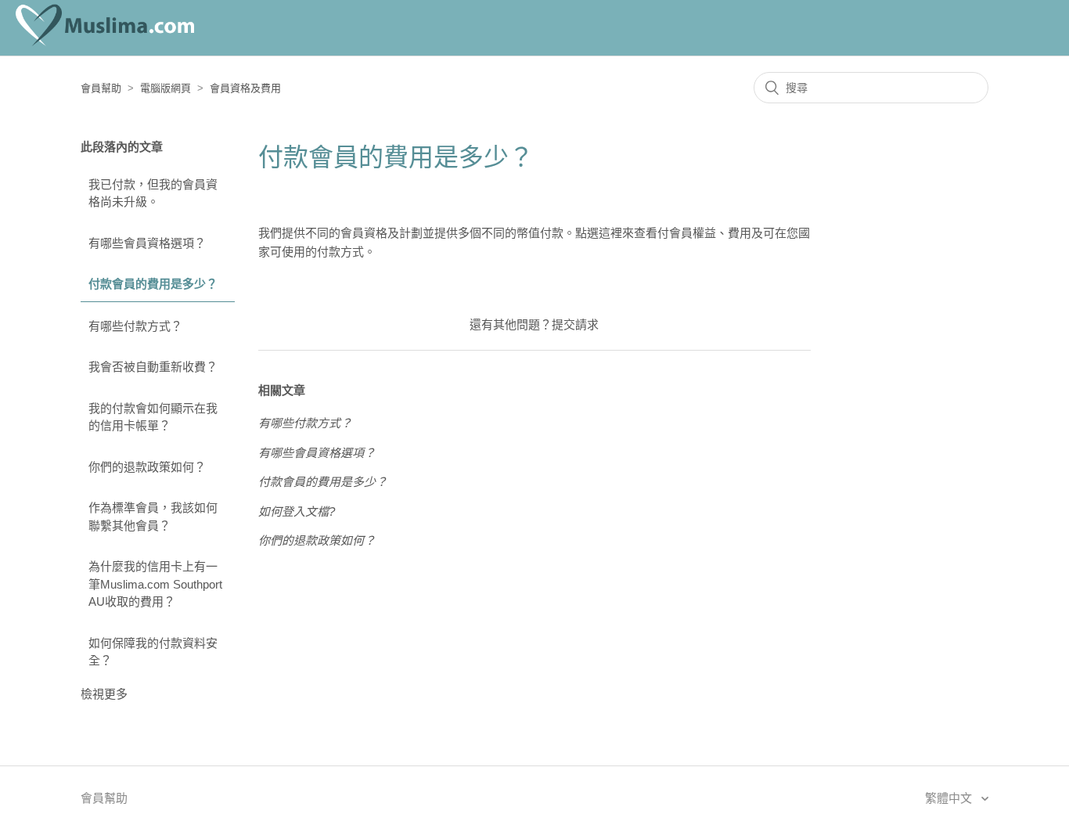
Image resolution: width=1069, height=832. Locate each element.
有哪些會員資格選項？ (147, 243)
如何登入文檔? (296, 511)
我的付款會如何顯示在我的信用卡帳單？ (153, 417)
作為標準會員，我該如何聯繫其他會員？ (153, 516)
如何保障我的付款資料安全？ (153, 652)
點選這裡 (598, 233)
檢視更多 (104, 694)
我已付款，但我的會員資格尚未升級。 (153, 193)
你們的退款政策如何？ (147, 467)
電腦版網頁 (165, 88)
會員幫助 (101, 88)
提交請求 (575, 324)
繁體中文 (950, 798)
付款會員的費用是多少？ (153, 283)
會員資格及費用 (245, 88)
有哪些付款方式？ (135, 326)
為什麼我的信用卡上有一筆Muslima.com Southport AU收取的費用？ (155, 584)
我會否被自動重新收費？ (153, 366)
